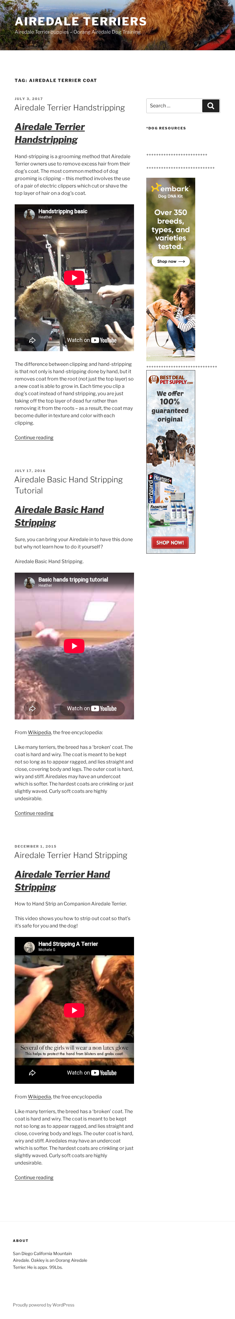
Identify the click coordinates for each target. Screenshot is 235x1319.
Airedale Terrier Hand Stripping (70, 855)
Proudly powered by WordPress (43, 1304)
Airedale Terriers (81, 21)
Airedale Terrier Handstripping (69, 107)
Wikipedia (39, 732)
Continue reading (34, 437)
